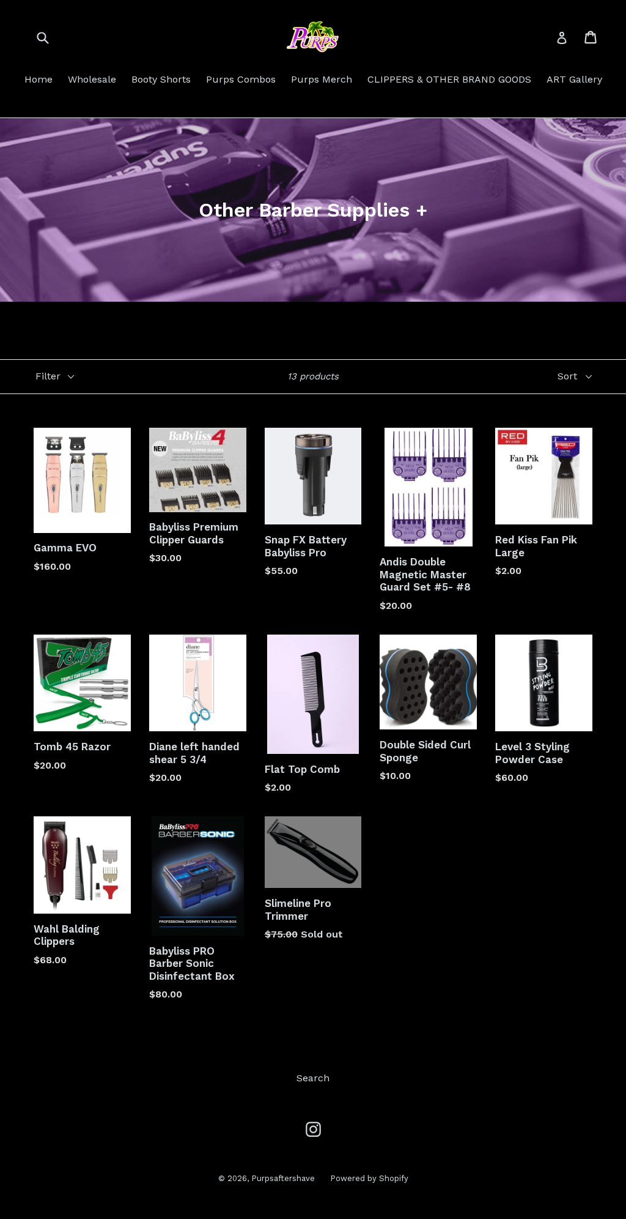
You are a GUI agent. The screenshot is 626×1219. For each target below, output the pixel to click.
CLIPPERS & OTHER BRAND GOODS (449, 79)
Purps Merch (321, 79)
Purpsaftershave (283, 1178)
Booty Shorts (161, 79)
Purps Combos (241, 79)
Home (38, 79)
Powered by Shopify (369, 1178)
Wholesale (92, 79)
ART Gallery (574, 79)
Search (313, 1078)
